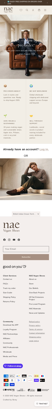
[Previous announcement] (4, 3)
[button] (27, 10)
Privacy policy (34, 325)
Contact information (37, 333)
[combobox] (26, 213)
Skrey (14, 400)
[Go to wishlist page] (21, 10)
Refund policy (34, 322)
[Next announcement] (47, 3)
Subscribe (26, 257)
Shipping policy (35, 337)
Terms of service (36, 329)
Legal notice (34, 341)
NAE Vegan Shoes (17, 396)
